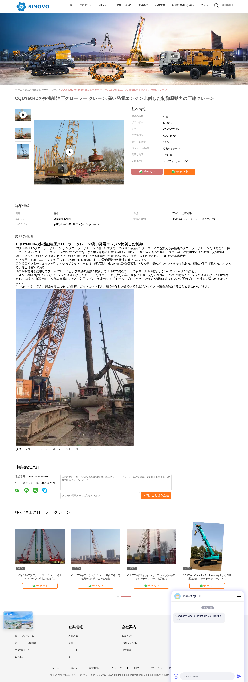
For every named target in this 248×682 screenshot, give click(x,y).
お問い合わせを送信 (156, 495)
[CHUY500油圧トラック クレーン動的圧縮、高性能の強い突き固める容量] (95, 546)
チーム (72, 657)
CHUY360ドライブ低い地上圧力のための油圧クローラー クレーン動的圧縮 (151, 577)
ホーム (55, 668)
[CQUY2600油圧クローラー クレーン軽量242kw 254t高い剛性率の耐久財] (40, 546)
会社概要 (73, 636)
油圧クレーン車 (62, 449)
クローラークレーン (36, 449)
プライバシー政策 (162, 668)
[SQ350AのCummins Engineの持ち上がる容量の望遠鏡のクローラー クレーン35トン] (207, 546)
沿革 (70, 643)
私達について (124, 5)
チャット (205, 5)
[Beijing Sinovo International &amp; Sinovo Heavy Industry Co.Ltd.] (32, 6)
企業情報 (94, 668)
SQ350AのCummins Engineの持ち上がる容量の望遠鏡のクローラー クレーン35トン (207, 577)
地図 (136, 668)
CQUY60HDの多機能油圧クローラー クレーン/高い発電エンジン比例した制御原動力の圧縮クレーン (114, 89)
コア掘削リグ (22, 650)
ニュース (116, 668)
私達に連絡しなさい (183, 5)
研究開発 (126, 650)
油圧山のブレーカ (24, 636)
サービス (73, 650)
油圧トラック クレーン (89, 449)
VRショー (104, 5)
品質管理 (160, 5)
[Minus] (239, 596)
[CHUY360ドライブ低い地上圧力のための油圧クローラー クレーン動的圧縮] (151, 546)
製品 (74, 668)
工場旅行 (143, 5)
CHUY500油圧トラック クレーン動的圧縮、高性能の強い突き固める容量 (95, 577)
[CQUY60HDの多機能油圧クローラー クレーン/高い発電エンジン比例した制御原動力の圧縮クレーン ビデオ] (79, 170)
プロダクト (85, 5)
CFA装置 (19, 657)
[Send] (239, 676)
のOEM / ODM (129, 643)
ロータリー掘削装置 (25, 643)
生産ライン (128, 636)
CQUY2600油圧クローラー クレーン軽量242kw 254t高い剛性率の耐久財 (40, 577)
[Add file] (176, 676)
